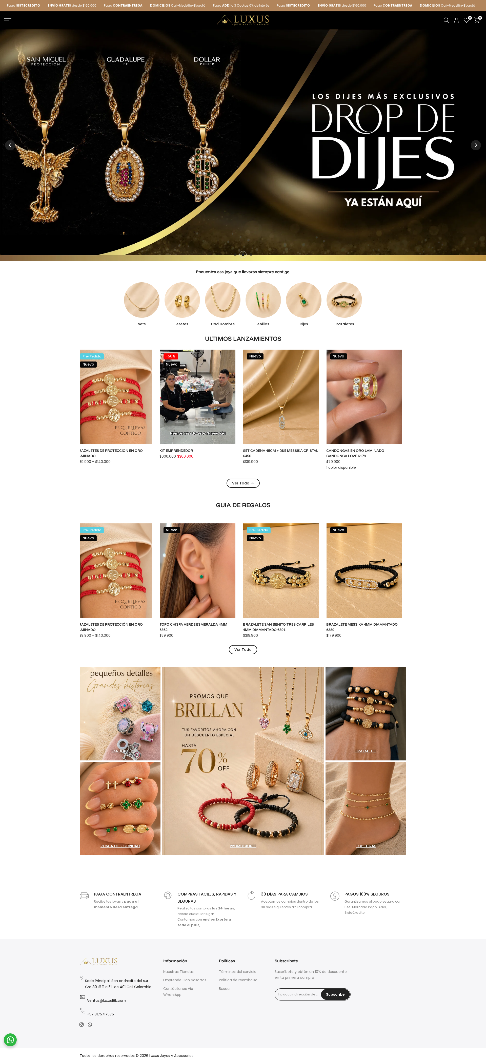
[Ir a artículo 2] (243, 254)
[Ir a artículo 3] (251, 254)
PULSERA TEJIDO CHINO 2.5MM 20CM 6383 (283, 624)
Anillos (263, 324)
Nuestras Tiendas (178, 971)
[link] (243, 145)
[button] (151, 358)
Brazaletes (344, 324)
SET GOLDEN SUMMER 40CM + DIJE (276, 450)
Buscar (225, 988)
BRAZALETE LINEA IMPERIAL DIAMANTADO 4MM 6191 (367, 453)
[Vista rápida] (151, 368)
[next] (476, 145)
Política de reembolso (238, 980)
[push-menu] (7, 20)
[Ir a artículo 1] (235, 254)
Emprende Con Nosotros (184, 980)
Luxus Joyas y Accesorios (171, 1055)
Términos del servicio (237, 971)
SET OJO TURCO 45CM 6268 (353, 624)
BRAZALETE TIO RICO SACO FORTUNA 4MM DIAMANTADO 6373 (201, 627)
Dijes (304, 324)
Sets (142, 324)
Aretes (182, 324)
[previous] (10, 145)
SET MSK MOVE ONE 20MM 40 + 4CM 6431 (198, 450)
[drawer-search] (446, 20)
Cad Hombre (223, 324)
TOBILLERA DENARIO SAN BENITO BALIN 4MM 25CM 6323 (115, 627)
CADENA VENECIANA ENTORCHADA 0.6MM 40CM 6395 (117, 453)
